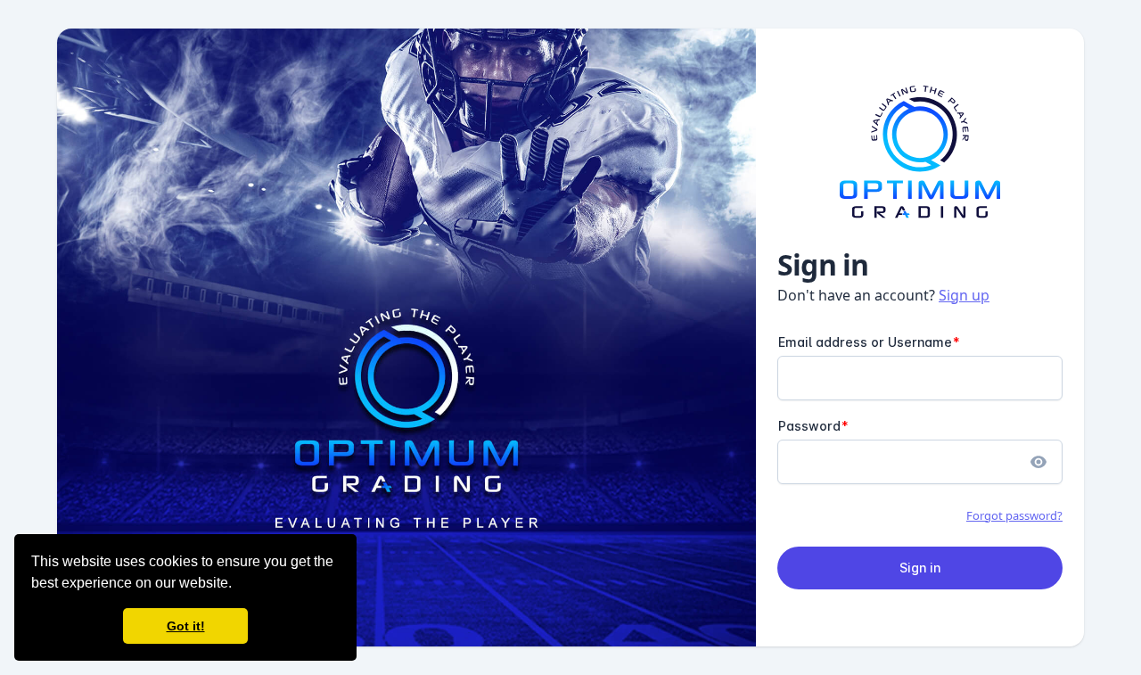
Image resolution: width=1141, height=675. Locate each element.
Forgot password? (1014, 515)
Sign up (964, 295)
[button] (238, 585)
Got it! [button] (186, 626)
